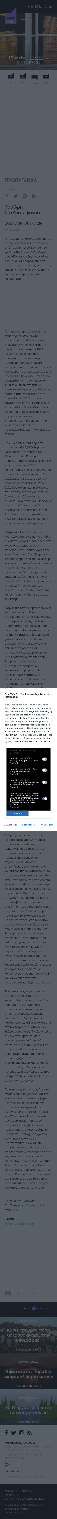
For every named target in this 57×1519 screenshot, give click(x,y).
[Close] (51, 695)
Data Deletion (10, 824)
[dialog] (28, 759)
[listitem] (28, 751)
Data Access (28, 824)
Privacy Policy (46, 824)
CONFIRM (17, 813)
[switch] (44, 759)
